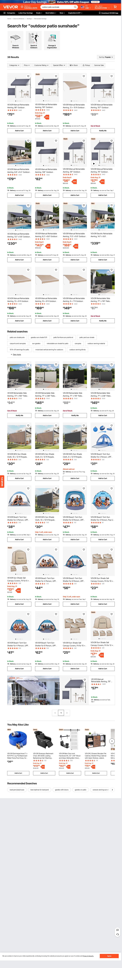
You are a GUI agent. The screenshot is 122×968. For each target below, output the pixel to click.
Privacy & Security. (88, 956)
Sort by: (102, 57)
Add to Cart (19, 131)
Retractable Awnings (40, 19)
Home (9, 19)
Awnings (29, 19)
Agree (109, 956)
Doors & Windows (18, 19)
